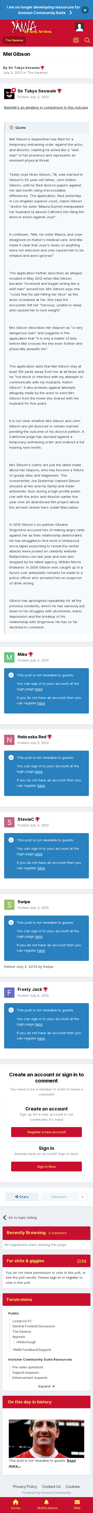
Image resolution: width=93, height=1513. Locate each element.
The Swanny (37, 72)
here (38, 689)
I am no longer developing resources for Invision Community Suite (43, 10)
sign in (55, 1277)
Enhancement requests (30, 1378)
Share (23, 1197)
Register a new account (47, 1132)
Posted (33, 97)
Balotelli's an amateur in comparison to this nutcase (46, 107)
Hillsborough (26, 1342)
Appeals (18, 1337)
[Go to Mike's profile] (9, 657)
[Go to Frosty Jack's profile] (9, 992)
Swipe (24, 901)
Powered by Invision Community (46, 1493)
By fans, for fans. (38, 31)
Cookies (73, 1486)
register (72, 1277)
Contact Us (51, 1486)
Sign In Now (46, 1166)
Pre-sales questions (27, 1367)
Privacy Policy (25, 1486)
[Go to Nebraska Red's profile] (9, 740)
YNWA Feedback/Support (31, 1350)
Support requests (25, 1372)
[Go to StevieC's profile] (9, 822)
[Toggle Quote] (11, 127)
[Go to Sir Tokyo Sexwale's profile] (9, 94)
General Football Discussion (33, 1326)
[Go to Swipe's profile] (9, 905)
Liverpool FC (22, 1321)
